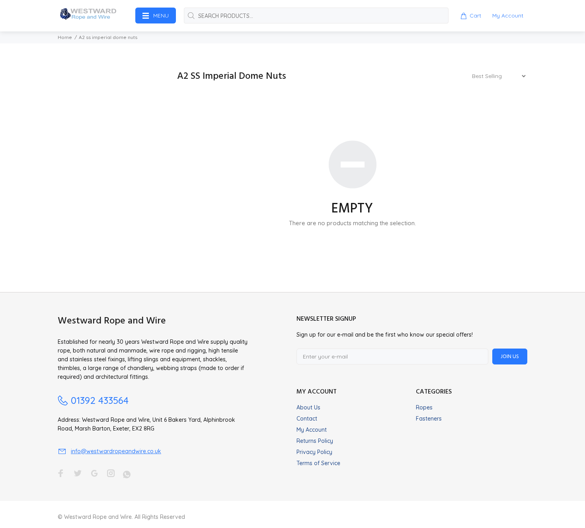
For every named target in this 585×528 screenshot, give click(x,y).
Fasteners (429, 418)
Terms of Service (318, 463)
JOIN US (510, 356)
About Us (308, 407)
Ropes (424, 407)
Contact (306, 418)
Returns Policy (314, 440)
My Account (311, 429)
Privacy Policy (314, 452)
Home (65, 37)
